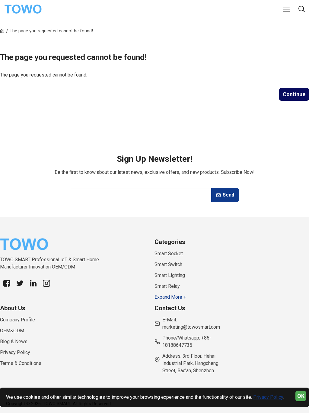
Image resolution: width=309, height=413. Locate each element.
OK (300, 396)
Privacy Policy (268, 397)
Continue (294, 94)
